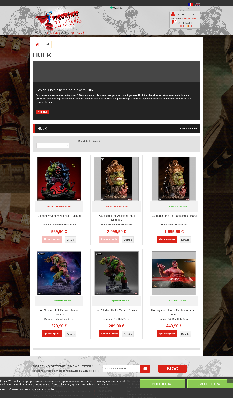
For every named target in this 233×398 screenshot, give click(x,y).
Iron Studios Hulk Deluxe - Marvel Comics (59, 312)
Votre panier (184, 23)
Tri (37, 141)
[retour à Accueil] (36, 44)
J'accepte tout (210, 384)
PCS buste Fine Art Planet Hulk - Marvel (174, 215)
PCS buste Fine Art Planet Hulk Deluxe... (116, 217)
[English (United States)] (197, 4)
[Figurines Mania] (60, 19)
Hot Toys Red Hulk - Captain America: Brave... (174, 312)
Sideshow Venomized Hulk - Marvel (59, 215)
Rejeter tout (162, 384)
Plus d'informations (11, 389)
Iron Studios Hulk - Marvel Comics (116, 310)
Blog (172, 368)
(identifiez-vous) (189, 18)
